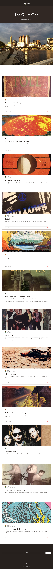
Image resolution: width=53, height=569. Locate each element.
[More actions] (48, 99)
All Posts (3, 73)
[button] (49, 73)
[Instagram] (26, 563)
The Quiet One (26, 3)
